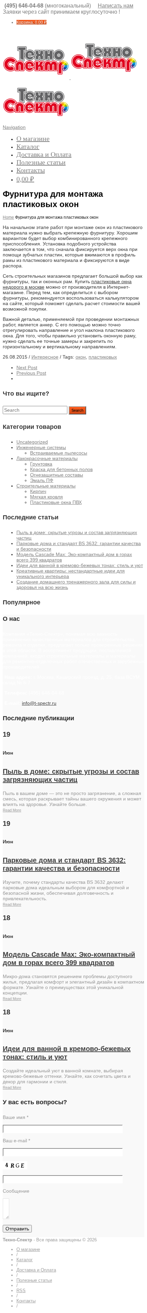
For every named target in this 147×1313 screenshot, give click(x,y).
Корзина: (31, 22)
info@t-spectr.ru (39, 703)
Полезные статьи (41, 162)
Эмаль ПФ (41, 480)
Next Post (26, 367)
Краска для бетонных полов (61, 469)
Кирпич (38, 491)
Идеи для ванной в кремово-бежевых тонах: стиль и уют (79, 565)
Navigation (14, 127)
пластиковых (103, 357)
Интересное (44, 357)
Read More (12, 810)
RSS (21, 1290)
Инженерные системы (41, 447)
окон (81, 357)
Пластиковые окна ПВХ (56, 502)
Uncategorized (32, 442)
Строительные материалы (46, 486)
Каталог (27, 146)
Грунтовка (41, 464)
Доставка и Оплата (43, 154)
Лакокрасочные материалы (47, 458)
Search (77, 410)
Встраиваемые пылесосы (58, 453)
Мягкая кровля (46, 496)
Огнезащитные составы (56, 475)
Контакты (30, 170)
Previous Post (31, 373)
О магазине (33, 138)
